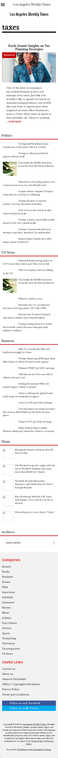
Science (7, 628)
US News (7, 653)
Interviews (8, 592)
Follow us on (25, 703)
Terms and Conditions (15, 694)
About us (7, 674)
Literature (8, 602)
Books (6, 571)
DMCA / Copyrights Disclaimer (21, 684)
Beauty (6, 566)
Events (6, 582)
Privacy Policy (10, 689)
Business (9, 55)
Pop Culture (9, 623)
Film (5, 587)
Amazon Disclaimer (14, 679)
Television (8, 643)
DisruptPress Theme (42, 750)
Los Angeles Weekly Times (32, 4)
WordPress (22, 750)
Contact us (8, 668)
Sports (6, 633)
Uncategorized (11, 648)
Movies (6, 607)
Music (5, 612)
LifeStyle (7, 597)
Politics (6, 618)
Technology (9, 638)
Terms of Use (37, 741)
